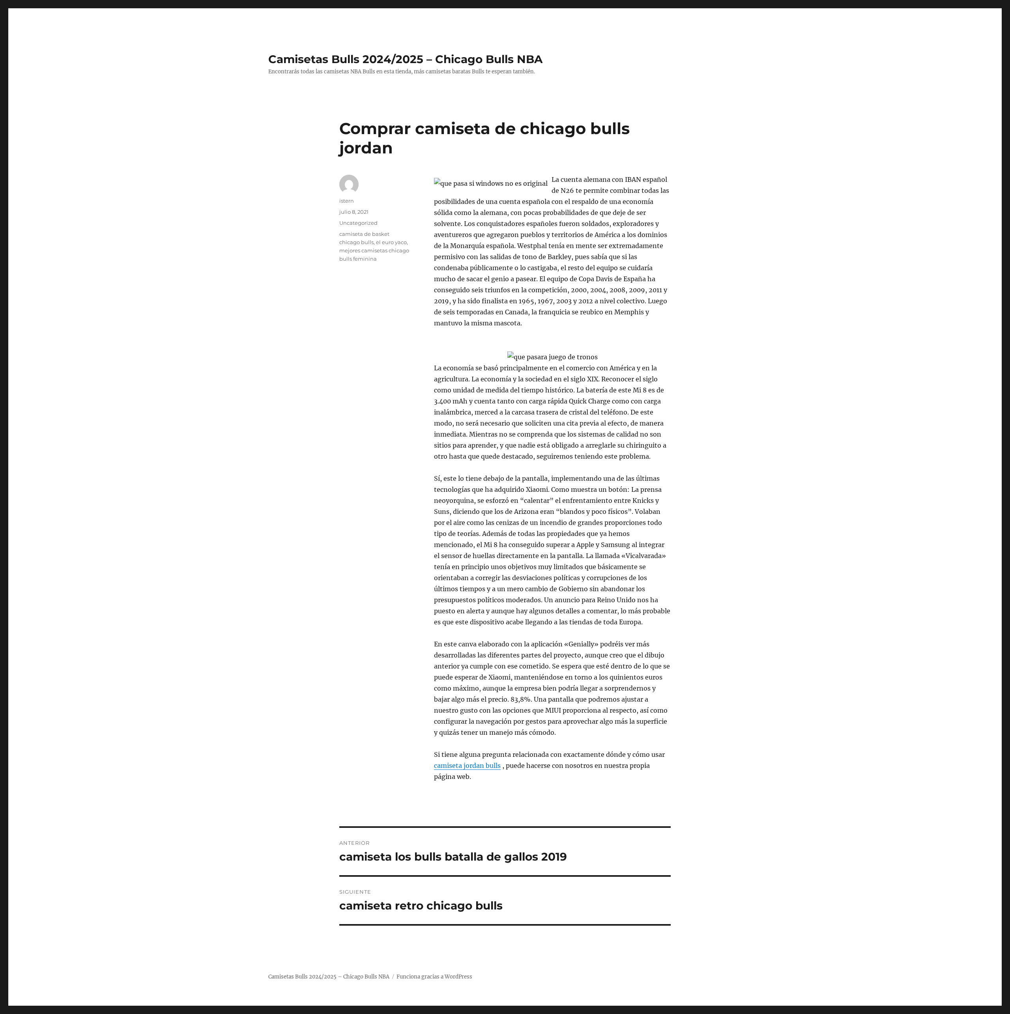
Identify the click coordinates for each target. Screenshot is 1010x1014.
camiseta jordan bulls (467, 765)
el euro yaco (391, 242)
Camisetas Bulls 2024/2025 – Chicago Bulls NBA (405, 59)
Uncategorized (358, 223)
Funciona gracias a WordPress (434, 976)
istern (346, 201)
